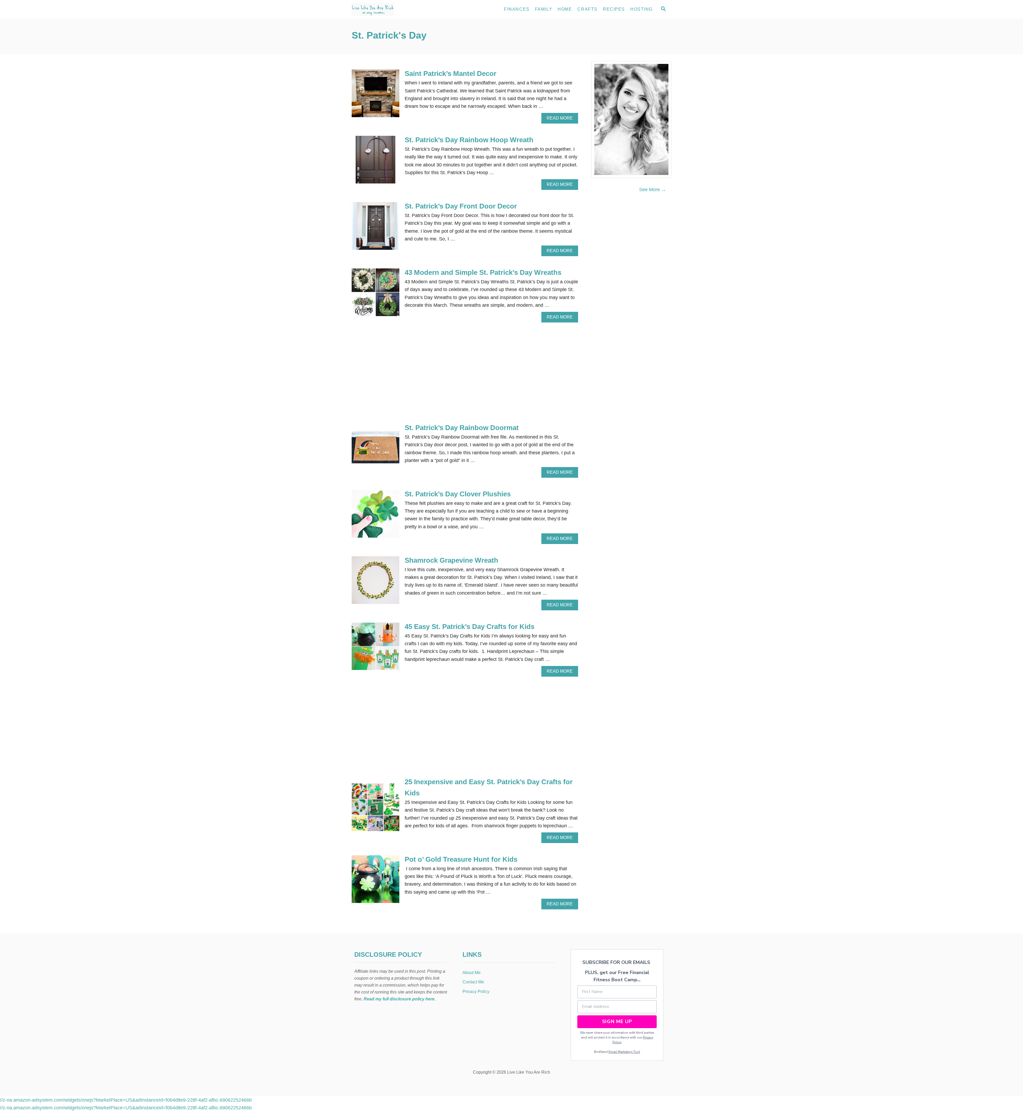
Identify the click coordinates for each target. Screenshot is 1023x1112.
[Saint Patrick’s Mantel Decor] (375, 96)
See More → (652, 189)
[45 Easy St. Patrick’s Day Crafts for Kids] (375, 649)
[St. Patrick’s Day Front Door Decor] (375, 228)
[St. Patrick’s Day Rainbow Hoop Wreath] (375, 162)
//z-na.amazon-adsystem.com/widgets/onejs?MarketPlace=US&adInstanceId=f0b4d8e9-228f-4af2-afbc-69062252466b (126, 1100)
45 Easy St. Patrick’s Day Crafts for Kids (469, 627)
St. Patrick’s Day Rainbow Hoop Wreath (469, 140)
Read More (561, 120)
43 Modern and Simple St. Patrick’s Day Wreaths (483, 272)
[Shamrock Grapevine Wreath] (375, 582)
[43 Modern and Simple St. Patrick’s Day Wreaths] (375, 294)
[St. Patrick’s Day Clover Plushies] (375, 516)
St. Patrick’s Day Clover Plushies (458, 494)
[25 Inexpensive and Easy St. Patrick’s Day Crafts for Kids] (375, 809)
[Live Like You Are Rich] (400, 9)
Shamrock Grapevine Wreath (451, 560)
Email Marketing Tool (624, 1052)
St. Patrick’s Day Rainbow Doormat (462, 428)
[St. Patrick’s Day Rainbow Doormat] (375, 450)
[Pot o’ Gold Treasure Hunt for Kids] (375, 881)
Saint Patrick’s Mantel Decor (450, 73)
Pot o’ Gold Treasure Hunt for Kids (461, 859)
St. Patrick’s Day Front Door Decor (461, 206)
